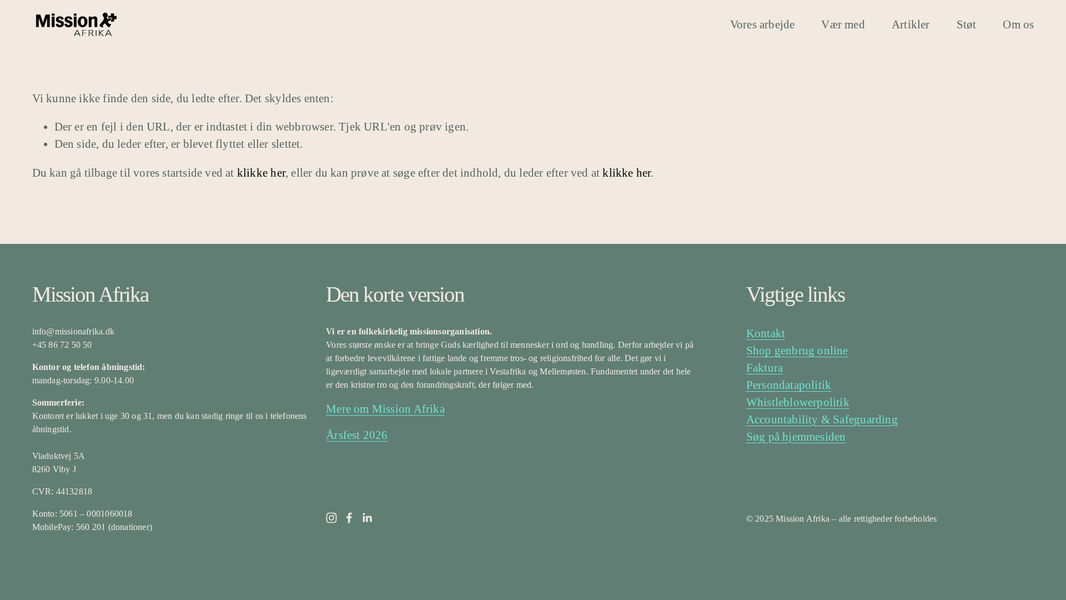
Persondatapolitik (789, 385)
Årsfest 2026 (357, 435)
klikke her (261, 173)
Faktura (764, 368)
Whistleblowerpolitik (797, 402)
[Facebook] (349, 517)
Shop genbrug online (797, 350)
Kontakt (765, 333)
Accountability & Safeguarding (822, 419)
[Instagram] (331, 517)
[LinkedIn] (367, 517)
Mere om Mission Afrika (385, 409)
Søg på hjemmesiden (796, 437)
